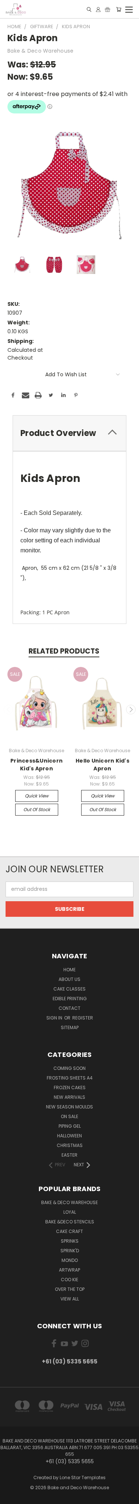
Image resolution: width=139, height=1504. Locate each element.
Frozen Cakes (70, 1087)
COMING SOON (69, 1068)
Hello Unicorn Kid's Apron (102, 764)
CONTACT (69, 1008)
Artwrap (69, 1270)
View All (69, 1299)
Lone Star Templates (83, 1477)
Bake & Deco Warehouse (69, 1202)
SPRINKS (70, 1241)
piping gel (70, 1126)
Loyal (69, 1212)
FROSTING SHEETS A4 (70, 1078)
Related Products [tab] (64, 651)
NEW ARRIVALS (69, 1097)
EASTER (69, 1155)
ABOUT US (69, 979)
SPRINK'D (69, 1250)
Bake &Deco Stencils (69, 1222)
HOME (69, 969)
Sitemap (70, 1027)
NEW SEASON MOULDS (69, 1107)
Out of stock (36, 809)
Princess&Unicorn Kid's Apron (36, 764)
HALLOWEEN (69, 1136)
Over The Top (70, 1289)
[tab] (69, 433)
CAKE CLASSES (69, 989)
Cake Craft (69, 1231)
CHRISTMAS (70, 1145)
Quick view (37, 796)
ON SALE (69, 1116)
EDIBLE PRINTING (70, 998)
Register (82, 1018)
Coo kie (69, 1279)
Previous (8, 709)
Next (131, 709)
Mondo (70, 1260)
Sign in (54, 1018)
